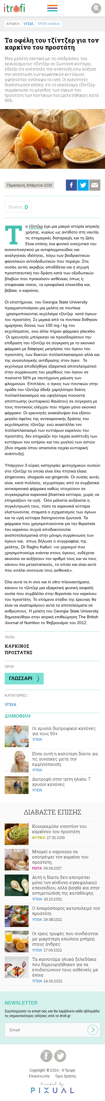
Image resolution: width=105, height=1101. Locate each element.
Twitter (83, 185)
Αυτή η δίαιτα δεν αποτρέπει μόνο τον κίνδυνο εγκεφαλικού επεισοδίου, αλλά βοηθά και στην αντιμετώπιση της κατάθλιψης (52, 888)
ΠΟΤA (37, 868)
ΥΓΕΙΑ (28, 24)
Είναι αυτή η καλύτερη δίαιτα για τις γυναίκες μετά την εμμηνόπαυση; (52, 761)
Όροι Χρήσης (66, 1076)
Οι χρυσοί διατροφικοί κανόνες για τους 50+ (52, 736)
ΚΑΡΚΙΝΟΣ (17, 646)
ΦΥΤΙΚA (39, 838)
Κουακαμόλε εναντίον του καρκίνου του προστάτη (52, 834)
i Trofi (14, 8)
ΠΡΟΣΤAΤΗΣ (18, 652)
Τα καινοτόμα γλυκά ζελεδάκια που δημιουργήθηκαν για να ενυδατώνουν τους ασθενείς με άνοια (52, 970)
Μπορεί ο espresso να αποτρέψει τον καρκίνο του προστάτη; (52, 859)
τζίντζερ (36, 226)
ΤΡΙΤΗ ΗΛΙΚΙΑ (48, 24)
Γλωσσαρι (20, 678)
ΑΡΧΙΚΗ (13, 24)
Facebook (71, 185)
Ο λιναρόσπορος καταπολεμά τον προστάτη (52, 916)
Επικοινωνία (39, 1076)
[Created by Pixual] (52, 1087)
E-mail (94, 185)
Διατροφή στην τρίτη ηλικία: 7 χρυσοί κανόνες (52, 787)
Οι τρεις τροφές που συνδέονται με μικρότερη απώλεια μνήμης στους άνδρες (52, 941)
